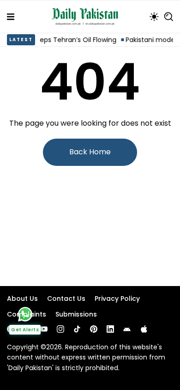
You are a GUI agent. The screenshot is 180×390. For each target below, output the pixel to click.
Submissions (76, 314)
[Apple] (144, 329)
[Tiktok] (77, 329)
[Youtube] (44, 329)
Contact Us (66, 298)
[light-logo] (87, 16)
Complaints (26, 314)
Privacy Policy (117, 298)
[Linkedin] (110, 329)
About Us (22, 298)
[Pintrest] (93, 329)
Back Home (90, 151)
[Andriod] (127, 329)
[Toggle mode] (154, 16)
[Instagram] (60, 329)
